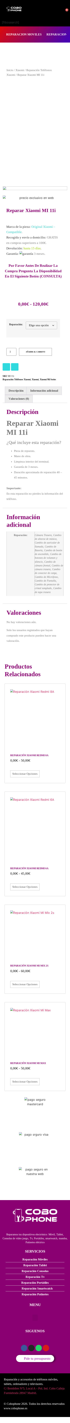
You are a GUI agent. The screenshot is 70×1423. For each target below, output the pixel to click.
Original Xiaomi (42, 227)
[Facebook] (14, 367)
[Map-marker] (46, 1348)
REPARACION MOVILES (24, 34)
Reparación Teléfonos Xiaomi (17, 379)
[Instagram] (6, 367)
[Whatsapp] (38, 1348)
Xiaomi (19, 70)
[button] (35, 1318)
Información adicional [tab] (44, 390)
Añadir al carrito (35, 352)
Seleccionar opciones (25, 773)
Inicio (10, 70)
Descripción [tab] (16, 390)
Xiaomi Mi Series (48, 379)
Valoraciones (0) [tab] (19, 398)
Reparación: (16, 324)
